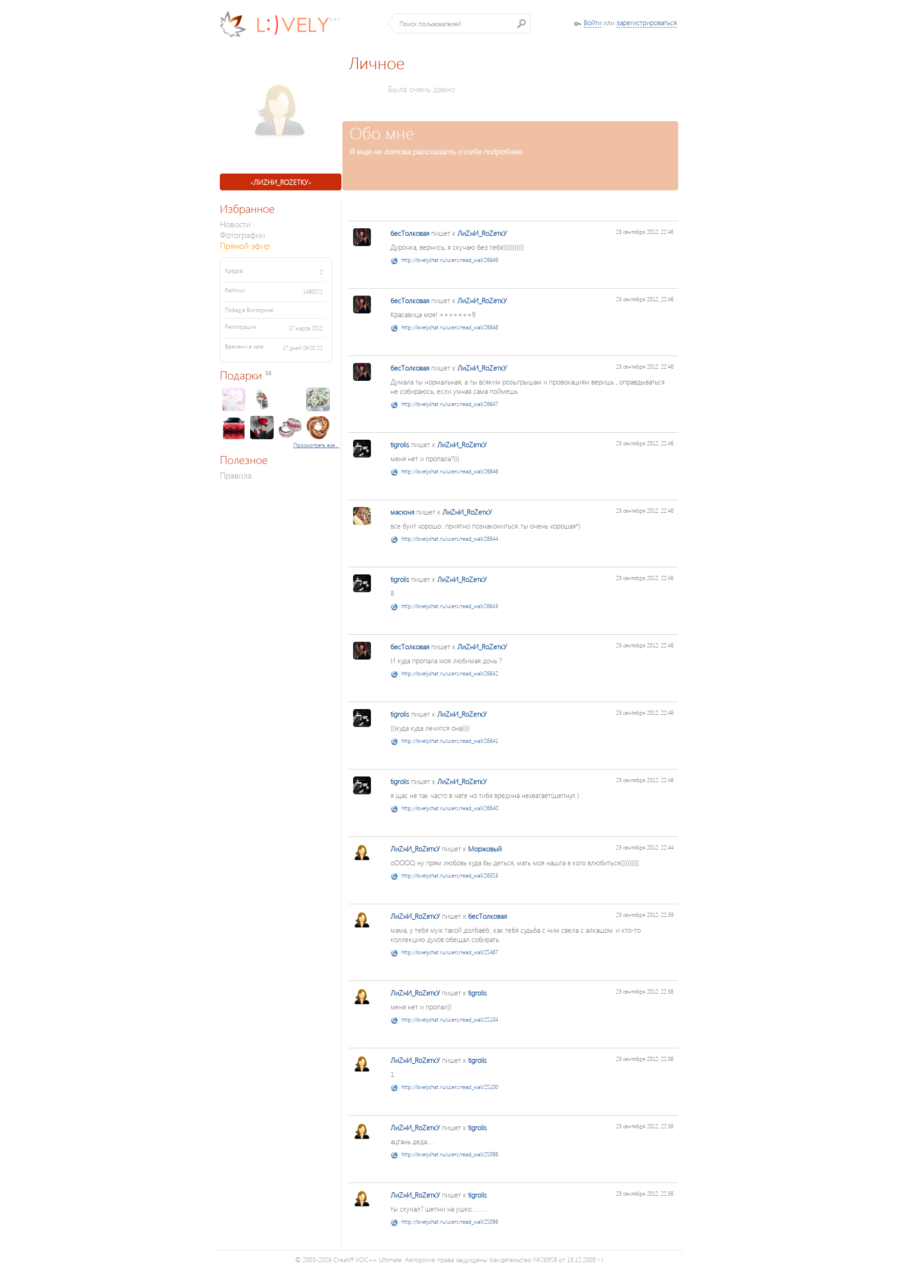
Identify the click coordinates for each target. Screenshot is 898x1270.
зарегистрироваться (646, 22)
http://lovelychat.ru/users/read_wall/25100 (449, 1086)
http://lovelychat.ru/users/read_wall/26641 (449, 740)
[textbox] (463, 23)
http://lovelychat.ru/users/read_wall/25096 (449, 1221)
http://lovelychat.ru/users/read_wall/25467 (449, 952)
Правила (236, 475)
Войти (592, 22)
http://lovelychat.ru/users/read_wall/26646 (449, 471)
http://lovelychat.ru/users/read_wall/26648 (449, 327)
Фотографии (242, 234)
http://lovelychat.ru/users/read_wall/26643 (449, 606)
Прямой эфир (245, 245)
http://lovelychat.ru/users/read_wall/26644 (449, 538)
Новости (235, 224)
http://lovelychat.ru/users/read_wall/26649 (449, 259)
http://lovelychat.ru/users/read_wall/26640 (449, 808)
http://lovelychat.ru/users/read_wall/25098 (449, 1154)
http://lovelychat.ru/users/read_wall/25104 (449, 1019)
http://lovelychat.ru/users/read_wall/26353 (449, 875)
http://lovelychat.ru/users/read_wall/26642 (449, 673)
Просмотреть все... (316, 445)
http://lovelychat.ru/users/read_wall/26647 (449, 403)
